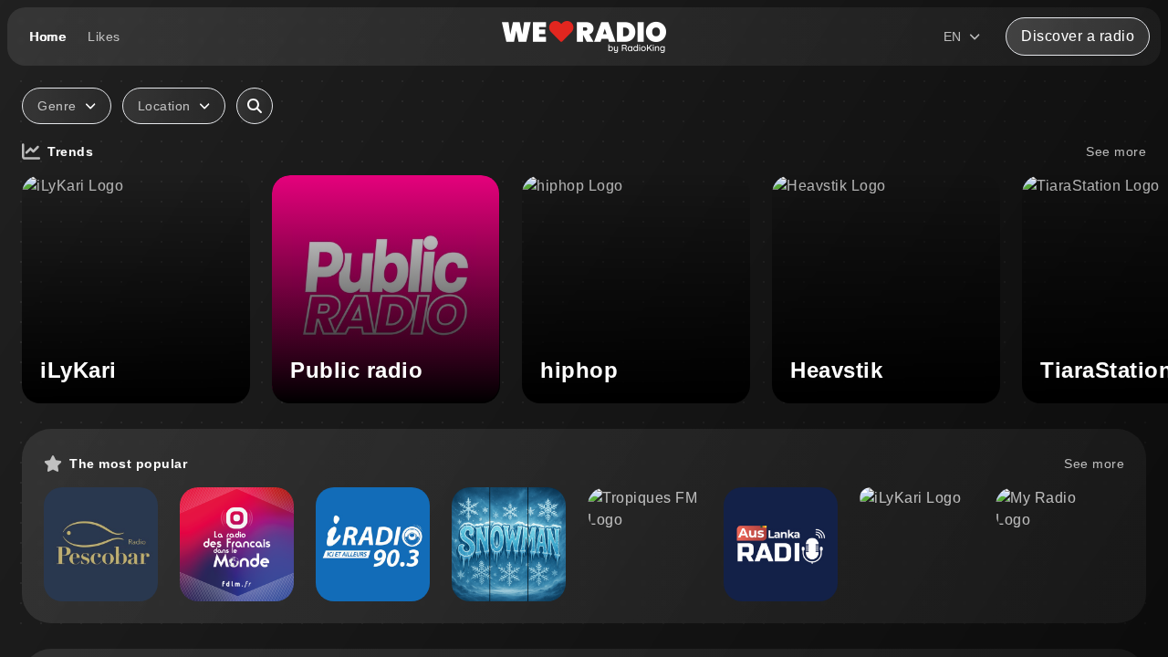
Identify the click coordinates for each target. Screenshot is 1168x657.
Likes (104, 36)
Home (47, 36)
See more (1116, 151)
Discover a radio (1077, 36)
